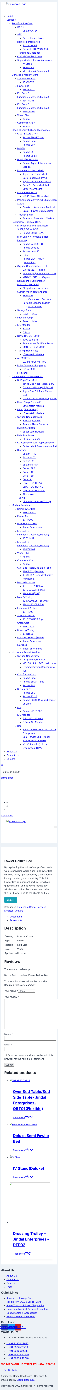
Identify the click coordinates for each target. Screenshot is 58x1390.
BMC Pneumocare (32, 188)
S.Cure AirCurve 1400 (34, 361)
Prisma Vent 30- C (33, 244)
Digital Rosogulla (26, 1380)
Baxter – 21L (29, 461)
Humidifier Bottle (26, 428)
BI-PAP (21, 148)
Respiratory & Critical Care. (26, 222)
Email (8, 1044)
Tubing (21, 497)
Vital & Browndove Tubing (37, 501)
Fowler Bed (23, 86)
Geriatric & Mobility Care (25, 74)
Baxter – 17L (29, 457)
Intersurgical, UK (31, 420)
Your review (11, 997)
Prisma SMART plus (33, 137)
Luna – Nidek (30, 314)
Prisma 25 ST (30, 155)
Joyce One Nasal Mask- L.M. (38, 383)
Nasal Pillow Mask (27, 192)
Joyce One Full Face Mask (37, 181)
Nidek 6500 (29, 369)
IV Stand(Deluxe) (28, 1168)
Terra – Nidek (30, 321)
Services (11, 19)
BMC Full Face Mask (34, 347)
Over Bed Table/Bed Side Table (34, 567)
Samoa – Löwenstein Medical (38, 218)
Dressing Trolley (26, 630)
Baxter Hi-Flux (30, 464)
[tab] (32, 917)
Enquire (10, 900)
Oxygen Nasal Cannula (29, 417)
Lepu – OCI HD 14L (33, 483)
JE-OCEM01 (29, 82)
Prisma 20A (29, 144)
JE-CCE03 (28, 626)
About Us (11, 751)
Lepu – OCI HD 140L (34, 490)
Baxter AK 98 (30, 45)
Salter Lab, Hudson (33, 431)
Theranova (28, 494)
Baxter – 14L (29, 453)
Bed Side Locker (26, 582)
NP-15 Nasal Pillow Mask (36, 196)
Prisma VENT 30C (32, 711)
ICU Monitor (23, 325)
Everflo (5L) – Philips (34, 269)
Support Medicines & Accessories (35, 60)
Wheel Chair (23, 115)
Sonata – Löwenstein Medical (39, 207)
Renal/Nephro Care (22, 23)
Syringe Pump (24, 310)
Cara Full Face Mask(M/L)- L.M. (40, 398)
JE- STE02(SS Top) (33, 619)
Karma (26, 119)
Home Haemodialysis (28, 41)
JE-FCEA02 (29, 111)
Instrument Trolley (27, 608)
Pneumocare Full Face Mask (38, 343)
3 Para (26, 328)
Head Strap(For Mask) (29, 402)
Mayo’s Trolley (25, 597)
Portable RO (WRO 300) (36, 49)
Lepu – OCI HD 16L (33, 486)
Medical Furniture (21, 505)
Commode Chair (26, 122)
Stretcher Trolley (26, 615)
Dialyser (21, 450)
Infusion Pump (25, 317)
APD (19, 34)
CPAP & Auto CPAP (27, 133)
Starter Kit (28, 67)
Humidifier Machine (27, 159)
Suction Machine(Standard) (32, 291)
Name (8, 1034)
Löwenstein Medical (33, 354)
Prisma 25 (28, 152)
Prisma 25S (29, 692)
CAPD (20, 27)
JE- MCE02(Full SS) (33, 604)
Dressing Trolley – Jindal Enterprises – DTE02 (31, 1239)
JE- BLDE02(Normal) (34, 589)
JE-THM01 (28, 100)
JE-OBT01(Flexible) (33, 571)
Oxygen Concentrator (28, 656)
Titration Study (25, 214)
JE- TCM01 (29, 89)
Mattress (22, 645)
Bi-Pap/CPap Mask (27, 380)
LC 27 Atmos (35, 306)
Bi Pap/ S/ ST (24, 689)
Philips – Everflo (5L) (34, 659)
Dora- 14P (28, 472)
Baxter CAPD (30, 30)
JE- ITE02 (28, 612)
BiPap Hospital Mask (28, 336)
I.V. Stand (22, 372)
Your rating (11, 991)
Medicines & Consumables (37, 71)
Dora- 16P (28, 475)
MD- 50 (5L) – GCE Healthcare (39, 273)
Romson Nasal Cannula (35, 424)
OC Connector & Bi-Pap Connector (35, 442)
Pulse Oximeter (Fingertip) (31, 365)
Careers (10, 759)
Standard (28, 295)
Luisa (25, 255)
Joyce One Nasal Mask (35, 174)
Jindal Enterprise (32, 641)
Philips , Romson (31, 439)
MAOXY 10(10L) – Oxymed (37, 277)
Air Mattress (23, 358)
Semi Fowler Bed (26, 78)
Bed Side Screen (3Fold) (30, 637)
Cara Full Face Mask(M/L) (36, 185)
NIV (19, 707)
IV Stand (27, 63)
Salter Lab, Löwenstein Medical (40, 446)
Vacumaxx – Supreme (40, 299)
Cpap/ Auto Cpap (26, 674)
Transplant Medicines (28, 52)
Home (9, 16)
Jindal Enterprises (32, 527)
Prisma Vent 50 (31, 251)
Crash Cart (23, 622)
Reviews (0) (16, 920)
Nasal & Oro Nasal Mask (30, 170)
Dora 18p (27, 479)
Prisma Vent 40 (31, 247)
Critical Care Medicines (29, 56)
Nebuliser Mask (25, 435)
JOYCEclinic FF (31, 339)
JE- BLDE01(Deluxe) (33, 586)
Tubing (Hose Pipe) (27, 350)
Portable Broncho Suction (36, 303)
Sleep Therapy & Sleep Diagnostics (31, 130)
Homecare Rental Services (26, 652)
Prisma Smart (30, 141)
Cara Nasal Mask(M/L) (35, 178)
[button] (7, 778)
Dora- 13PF (29, 468)
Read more (19, 1117)
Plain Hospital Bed (27, 523)
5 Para (26, 332)
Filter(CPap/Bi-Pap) (27, 409)
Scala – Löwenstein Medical (38, 211)
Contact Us (12, 755)
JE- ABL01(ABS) (31, 593)
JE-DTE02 (28, 634)
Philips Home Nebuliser (35, 288)
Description (16, 916)
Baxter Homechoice (33, 38)
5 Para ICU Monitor (33, 718)
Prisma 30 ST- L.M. (33, 233)
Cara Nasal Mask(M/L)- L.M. (38, 387)
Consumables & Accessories (27, 376)
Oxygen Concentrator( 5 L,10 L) (34, 266)
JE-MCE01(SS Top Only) (36, 600)
